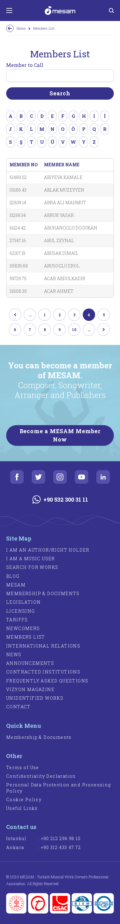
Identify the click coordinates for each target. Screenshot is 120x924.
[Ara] (111, 10)
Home (21, 28)
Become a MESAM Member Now (60, 435)
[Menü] (9, 10)
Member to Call (24, 65)
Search (60, 93)
